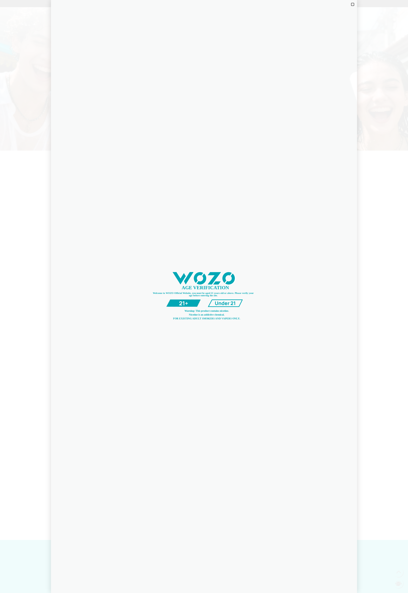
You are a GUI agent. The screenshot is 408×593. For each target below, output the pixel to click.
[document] (204, 296)
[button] (352, 4)
